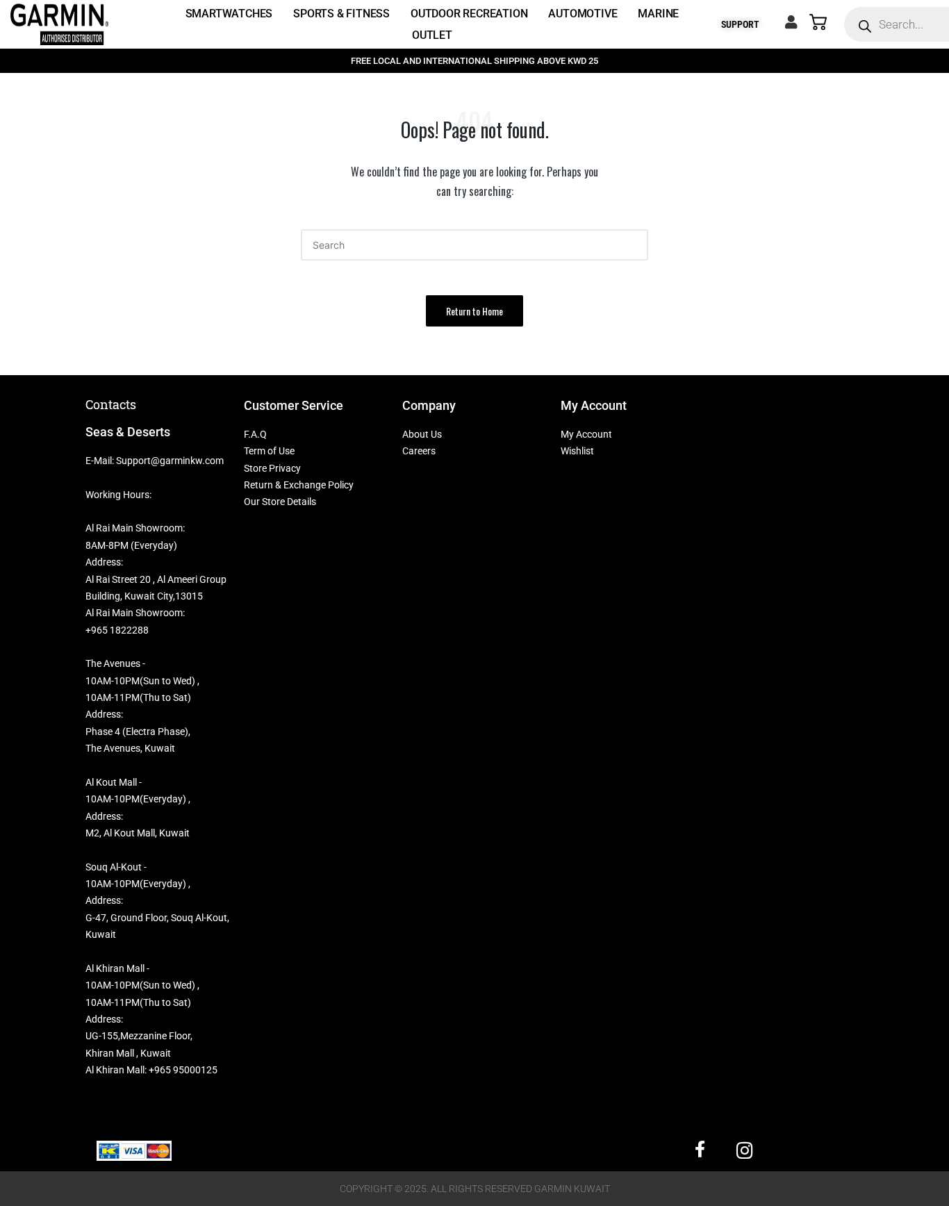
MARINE (658, 13)
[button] (474, 311)
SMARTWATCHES (229, 13)
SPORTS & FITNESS (341, 13)
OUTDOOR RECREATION (469, 13)
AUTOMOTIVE (582, 13)
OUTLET (432, 35)
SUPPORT (740, 24)
